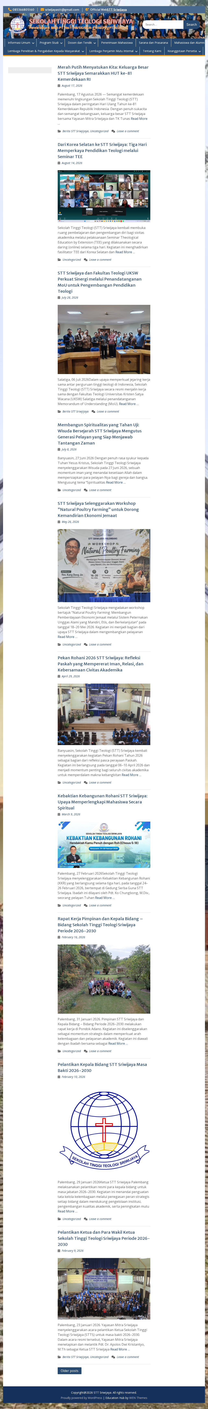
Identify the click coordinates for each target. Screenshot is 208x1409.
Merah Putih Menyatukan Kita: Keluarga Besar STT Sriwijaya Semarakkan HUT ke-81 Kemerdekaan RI (103, 73)
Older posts (69, 1371)
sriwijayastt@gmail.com (62, 10)
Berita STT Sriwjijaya (76, 131)
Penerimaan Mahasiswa (117, 43)
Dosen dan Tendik (80, 43)
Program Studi (49, 43)
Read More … (125, 252)
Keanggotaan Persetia (182, 51)
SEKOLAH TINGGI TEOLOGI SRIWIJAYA (81, 21)
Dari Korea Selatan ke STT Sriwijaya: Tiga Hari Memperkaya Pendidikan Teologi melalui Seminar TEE (102, 150)
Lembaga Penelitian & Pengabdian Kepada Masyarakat (44, 51)
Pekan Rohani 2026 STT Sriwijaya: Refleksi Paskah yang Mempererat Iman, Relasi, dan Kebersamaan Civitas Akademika (100, 663)
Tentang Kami (152, 51)
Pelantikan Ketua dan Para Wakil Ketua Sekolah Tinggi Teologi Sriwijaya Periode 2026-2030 (104, 1238)
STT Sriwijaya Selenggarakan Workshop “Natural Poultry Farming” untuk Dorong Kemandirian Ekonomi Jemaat (98, 509)
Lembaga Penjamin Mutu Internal (111, 51)
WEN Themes (138, 1398)
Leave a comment (128, 131)
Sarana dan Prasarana (153, 43)
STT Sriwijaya (117, 10)
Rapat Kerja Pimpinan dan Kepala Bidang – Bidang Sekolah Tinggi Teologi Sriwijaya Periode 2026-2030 (100, 924)
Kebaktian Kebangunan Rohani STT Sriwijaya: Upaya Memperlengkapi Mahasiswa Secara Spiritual (102, 801)
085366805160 (23, 10)
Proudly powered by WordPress (81, 1398)
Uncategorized (99, 131)
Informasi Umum (19, 43)
